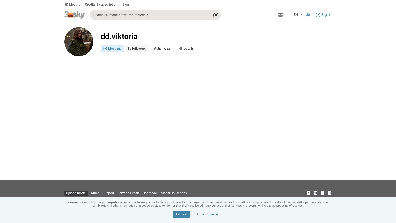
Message (115, 48)
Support (108, 193)
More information (208, 214)
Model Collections (174, 193)
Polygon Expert (128, 193)
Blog (125, 4)
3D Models (72, 4)
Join (309, 15)
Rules (95, 193)
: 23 (162, 48)
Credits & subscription (101, 4)
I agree (181, 214)
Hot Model (150, 193)
